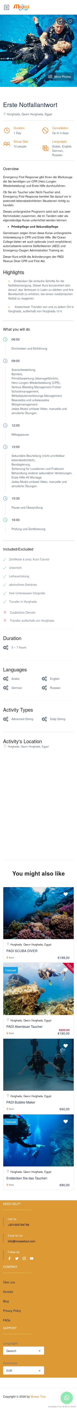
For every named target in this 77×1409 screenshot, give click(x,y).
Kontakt (8, 1292)
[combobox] (23, 1351)
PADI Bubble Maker (20, 1102)
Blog (6, 1301)
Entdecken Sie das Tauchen (26, 1178)
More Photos (62, 76)
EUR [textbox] (9, 1370)
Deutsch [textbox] (11, 1351)
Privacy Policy (12, 1311)
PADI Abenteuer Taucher (24, 1026)
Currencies (10, 1363)
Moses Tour (38, 1396)
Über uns (9, 1282)
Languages (10, 1343)
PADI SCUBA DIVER (22, 950)
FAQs (6, 1320)
